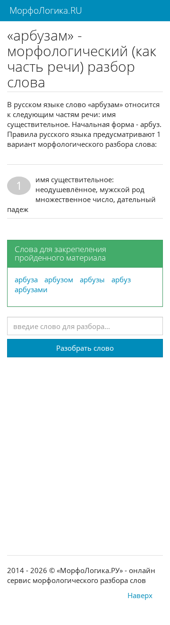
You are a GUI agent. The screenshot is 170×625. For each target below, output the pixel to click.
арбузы (92, 279)
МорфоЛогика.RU (44, 10)
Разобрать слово (85, 348)
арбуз (121, 279)
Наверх (140, 595)
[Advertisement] (85, 442)
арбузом (58, 279)
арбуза (26, 279)
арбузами (31, 289)
